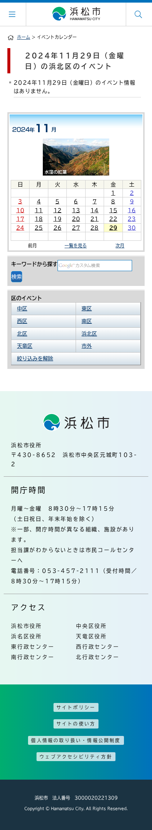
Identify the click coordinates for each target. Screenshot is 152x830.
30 (132, 227)
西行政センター (98, 646)
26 (57, 227)
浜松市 (76, 14)
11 (39, 210)
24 (20, 227)
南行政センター (33, 657)
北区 (22, 333)
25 (39, 227)
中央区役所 (91, 626)
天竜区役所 (91, 636)
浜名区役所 (26, 636)
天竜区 (24, 346)
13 (76, 210)
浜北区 (89, 333)
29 (113, 227)
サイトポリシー (76, 707)
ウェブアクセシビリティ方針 (76, 756)
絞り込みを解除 (35, 358)
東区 (87, 308)
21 (94, 218)
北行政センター (98, 657)
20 (76, 218)
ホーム (23, 37)
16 (132, 210)
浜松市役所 (26, 626)
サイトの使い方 (76, 723)
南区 (87, 321)
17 (20, 218)
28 (94, 227)
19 (57, 218)
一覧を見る (76, 245)
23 (132, 218)
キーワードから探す (34, 264)
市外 (87, 346)
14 (94, 210)
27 (76, 227)
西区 (22, 321)
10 (20, 210)
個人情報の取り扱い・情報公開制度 (76, 740)
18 (39, 218)
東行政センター (33, 646)
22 (113, 218)
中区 (22, 308)
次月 (119, 245)
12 (57, 210)
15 (113, 210)
